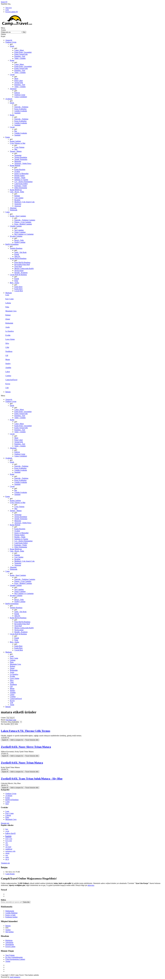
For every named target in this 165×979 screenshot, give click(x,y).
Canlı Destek (10, 874)
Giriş (7, 10)
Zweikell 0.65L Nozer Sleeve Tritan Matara (26, 746)
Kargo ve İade (10, 915)
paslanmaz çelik (10, 851)
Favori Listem (10, 946)
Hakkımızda (9, 911)
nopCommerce (15, 977)
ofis (6, 843)
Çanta (7, 802)
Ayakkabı (8, 796)
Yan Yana (9, 720)
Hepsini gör (5, 823)
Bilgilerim (8, 940)
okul (6, 845)
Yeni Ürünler (10, 955)
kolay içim (8, 839)
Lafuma (8, 815)
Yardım (8, 930)
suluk (7, 857)
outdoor (8, 849)
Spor (7, 804)
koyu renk (8, 841)
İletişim (8, 926)
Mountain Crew (11, 819)
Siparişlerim (9, 944)
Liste (14, 720)
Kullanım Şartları (11, 917)
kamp (8, 836)
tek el (7, 859)
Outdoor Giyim (10, 794)
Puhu (7, 817)
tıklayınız (91, 885)
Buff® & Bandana (12, 800)
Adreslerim (9, 942)
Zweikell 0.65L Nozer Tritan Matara (22, 762)
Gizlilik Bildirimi (11, 913)
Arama (7, 961)
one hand (8, 847)
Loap (7, 811)
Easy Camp (9, 813)
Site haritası (9, 932)
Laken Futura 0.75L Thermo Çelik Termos (25, 730)
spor (6, 855)
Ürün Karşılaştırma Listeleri (15, 959)
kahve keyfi (10, 833)
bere (6, 829)
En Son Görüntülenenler (14, 957)
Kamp (7, 798)
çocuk (7, 831)
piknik (7, 853)
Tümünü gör (5, 863)
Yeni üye (8, 8)
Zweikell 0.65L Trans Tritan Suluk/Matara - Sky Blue (32, 778)
